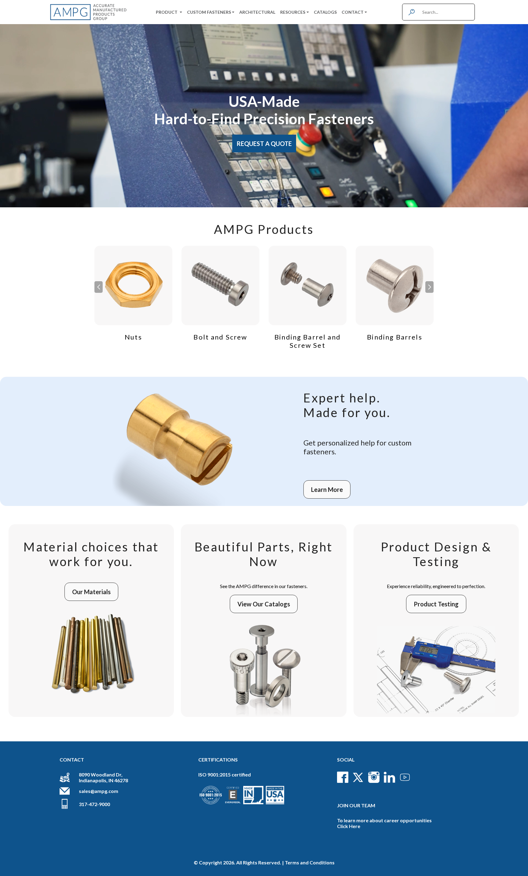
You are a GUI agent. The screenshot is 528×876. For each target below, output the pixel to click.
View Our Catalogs (263, 604)
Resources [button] (292, 12)
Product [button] (167, 12)
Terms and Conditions (310, 862)
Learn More (327, 489)
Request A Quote (264, 143)
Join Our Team (356, 805)
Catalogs (325, 12)
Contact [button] (353, 12)
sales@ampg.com (98, 791)
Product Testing (436, 604)
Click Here (348, 826)
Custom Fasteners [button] (209, 12)
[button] (429, 287)
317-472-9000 (94, 804)
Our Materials (91, 591)
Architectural (257, 12)
